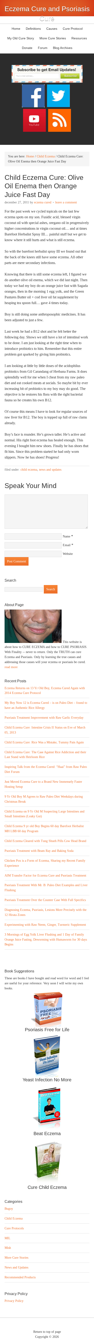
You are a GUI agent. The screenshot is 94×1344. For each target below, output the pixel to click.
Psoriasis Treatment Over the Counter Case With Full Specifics (45, 900)
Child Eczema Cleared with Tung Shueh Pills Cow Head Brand (45, 841)
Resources (79, 38)
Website (68, 554)
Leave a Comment (66, 202)
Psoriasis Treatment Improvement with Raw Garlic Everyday (44, 717)
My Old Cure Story (20, 38)
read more (11, 667)
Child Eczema (29, 469)
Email (66, 545)
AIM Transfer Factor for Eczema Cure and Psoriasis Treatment (45, 875)
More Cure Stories (52, 38)
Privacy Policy (14, 1301)
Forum (42, 48)
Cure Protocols (14, 1228)
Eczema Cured (42, 202)
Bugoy (9, 1208)
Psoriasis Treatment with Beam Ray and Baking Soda (39, 851)
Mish (8, 1248)
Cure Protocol (73, 28)
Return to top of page (47, 1331)
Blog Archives (62, 48)
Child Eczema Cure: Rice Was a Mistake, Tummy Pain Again (44, 742)
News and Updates (50, 469)
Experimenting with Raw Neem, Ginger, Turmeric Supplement (45, 924)
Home (16, 28)
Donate (27, 48)
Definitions (32, 28)
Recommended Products (20, 1277)
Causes (50, 28)
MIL (7, 1238)
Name (66, 536)
